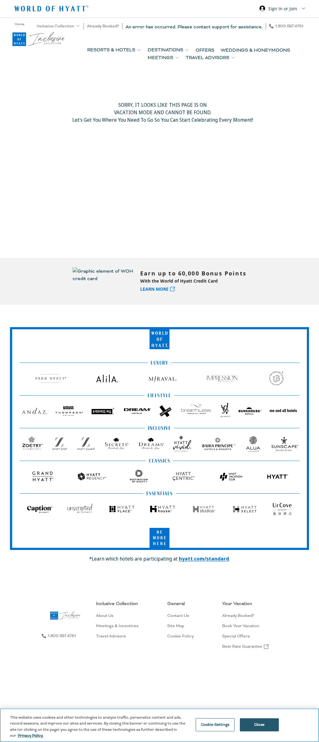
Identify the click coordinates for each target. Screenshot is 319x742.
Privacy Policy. (30, 735)
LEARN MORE (154, 289)
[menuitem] (117, 625)
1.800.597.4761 (289, 26)
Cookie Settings (215, 724)
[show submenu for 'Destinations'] (187, 50)
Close (259, 724)
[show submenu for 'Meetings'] (177, 57)
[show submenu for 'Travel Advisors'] (233, 57)
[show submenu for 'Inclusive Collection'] (78, 26)
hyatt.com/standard (204, 558)
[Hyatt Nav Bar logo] (52, 9)
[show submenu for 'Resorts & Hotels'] (139, 50)
